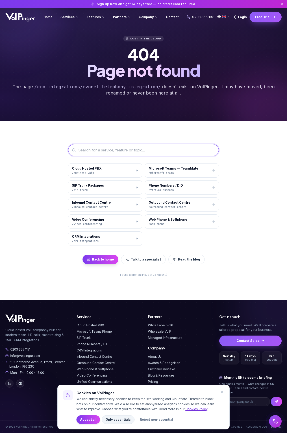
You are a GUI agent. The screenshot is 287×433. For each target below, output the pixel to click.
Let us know (156, 274)
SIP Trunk (84, 338)
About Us (154, 356)
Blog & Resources (161, 375)
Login (242, 17)
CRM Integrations (89, 350)
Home (47, 17)
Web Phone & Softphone (95, 369)
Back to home (103, 259)
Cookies (236, 426)
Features (94, 17)
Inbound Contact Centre (94, 356)
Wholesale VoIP (159, 331)
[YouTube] (20, 383)
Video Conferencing (92, 375)
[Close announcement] (281, 4)
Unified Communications (94, 381)
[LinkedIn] (9, 383)
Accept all (88, 419)
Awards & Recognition (164, 363)
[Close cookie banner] (222, 392)
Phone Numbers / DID (93, 344)
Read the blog (189, 259)
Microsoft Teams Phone (94, 331)
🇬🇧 (224, 16)
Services (68, 17)
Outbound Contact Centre (96, 363)
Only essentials (118, 419)
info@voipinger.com (25, 356)
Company (146, 17)
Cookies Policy (196, 409)
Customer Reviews (162, 369)
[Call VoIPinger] (275, 421)
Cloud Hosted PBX (90, 325)
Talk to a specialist (146, 259)
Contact (172, 17)
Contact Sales (248, 341)
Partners (120, 17)
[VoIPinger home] (20, 17)
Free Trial (262, 17)
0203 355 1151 (203, 17)
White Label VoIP (160, 325)
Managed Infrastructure (165, 338)
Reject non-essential (156, 419)
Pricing (153, 381)
